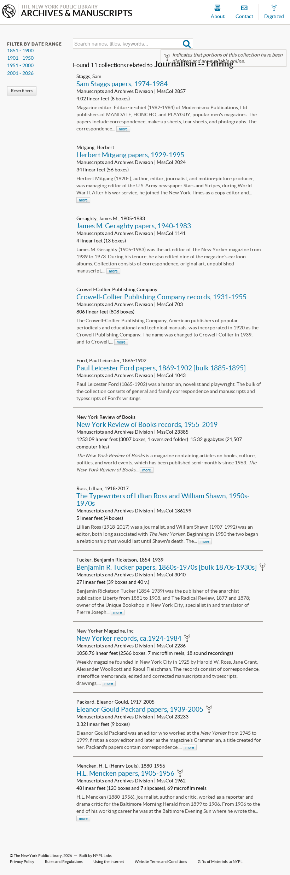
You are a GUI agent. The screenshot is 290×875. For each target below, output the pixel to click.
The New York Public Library (38, 855)
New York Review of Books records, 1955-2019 (147, 424)
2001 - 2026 (20, 73)
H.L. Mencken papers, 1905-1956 (125, 773)
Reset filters (22, 90)
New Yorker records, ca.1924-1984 (128, 638)
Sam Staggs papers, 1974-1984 (122, 84)
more (123, 129)
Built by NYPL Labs (95, 855)
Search (187, 44)
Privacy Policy (22, 861)
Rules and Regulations (64, 861)
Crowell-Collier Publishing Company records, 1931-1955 (161, 297)
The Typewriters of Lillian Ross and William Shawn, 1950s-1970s (163, 499)
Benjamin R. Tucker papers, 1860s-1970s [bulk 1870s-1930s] (166, 567)
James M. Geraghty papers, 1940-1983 (133, 226)
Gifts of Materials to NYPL (220, 861)
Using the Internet (108, 861)
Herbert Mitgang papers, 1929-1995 (130, 155)
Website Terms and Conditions (161, 861)
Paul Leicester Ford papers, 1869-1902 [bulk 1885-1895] (161, 368)
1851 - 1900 (20, 50)
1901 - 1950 (20, 58)
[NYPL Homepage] (9, 11)
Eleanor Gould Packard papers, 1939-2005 (139, 709)
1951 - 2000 (20, 65)
